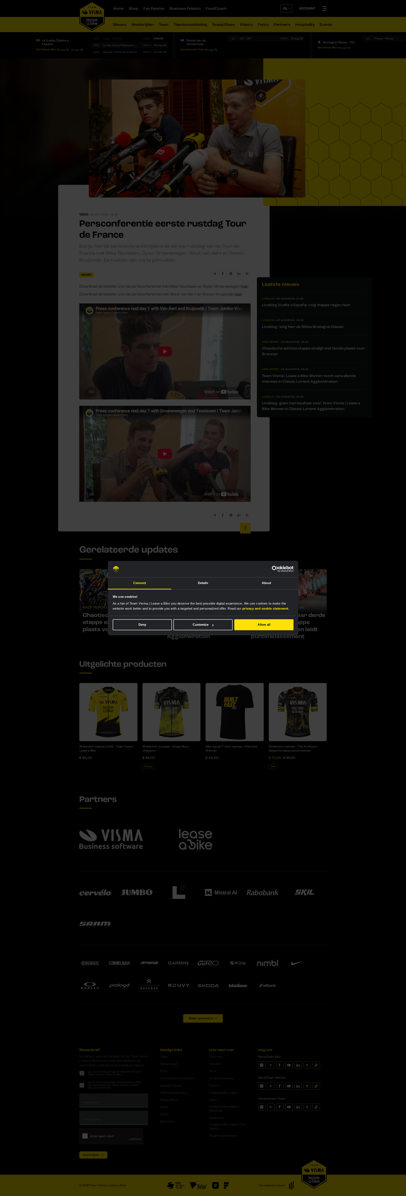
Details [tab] (203, 583)
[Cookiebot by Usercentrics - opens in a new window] (275, 569)
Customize (200, 625)
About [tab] (266, 583)
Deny (142, 625)
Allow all (264, 625)
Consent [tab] (139, 583)
